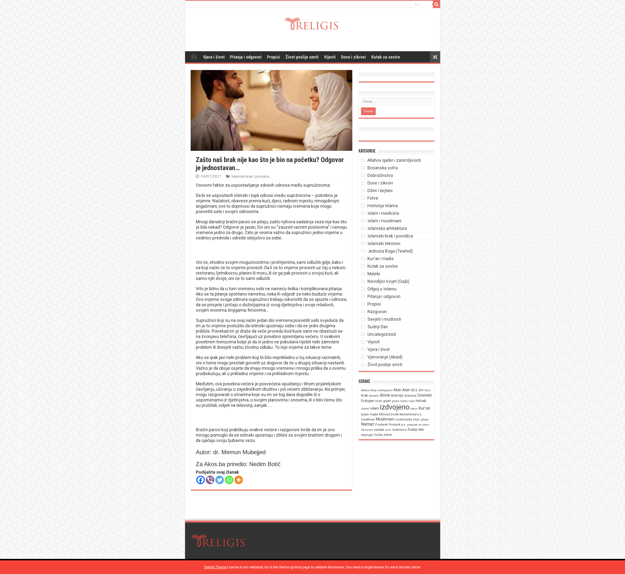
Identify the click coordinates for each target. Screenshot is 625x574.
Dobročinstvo (380, 175)
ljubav (365, 414)
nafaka (424, 419)
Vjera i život (214, 57)
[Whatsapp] (229, 480)
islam (374, 408)
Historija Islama (382, 205)
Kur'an (424, 408)
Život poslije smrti (302, 57)
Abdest (365, 390)
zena (388, 434)
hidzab (421, 401)
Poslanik (381, 424)
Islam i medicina (383, 213)
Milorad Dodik (389, 414)
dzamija (397, 395)
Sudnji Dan (377, 326)
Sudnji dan (416, 429)
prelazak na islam (418, 424)
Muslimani (385, 419)
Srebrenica (399, 429)
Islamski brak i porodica (250, 176)
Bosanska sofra (382, 167)
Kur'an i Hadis (380, 258)
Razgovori (377, 311)
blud (427, 390)
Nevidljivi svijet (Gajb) (388, 281)
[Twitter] (219, 480)
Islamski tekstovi (383, 243)
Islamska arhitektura (387, 228)
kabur (414, 408)
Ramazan (367, 429)
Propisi (273, 57)
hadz (412, 401)
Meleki (373, 273)
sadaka (379, 429)
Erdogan (367, 401)
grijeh (387, 401)
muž (416, 419)
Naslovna (194, 56)
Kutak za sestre (385, 57)
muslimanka (403, 419)
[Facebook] (200, 480)
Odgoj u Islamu (381, 288)
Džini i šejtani (380, 190)
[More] (238, 480)
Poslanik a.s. (397, 424)
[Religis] (312, 23)
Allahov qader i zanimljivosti (394, 160)
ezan (378, 401)
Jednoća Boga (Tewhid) (390, 251)
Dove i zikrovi (353, 57)
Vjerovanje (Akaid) (385, 356)
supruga (367, 435)
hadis (404, 401)
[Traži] (436, 4)
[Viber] (210, 480)
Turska (378, 435)
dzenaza (410, 395)
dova (385, 395)
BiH (421, 390)
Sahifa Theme (215, 567)
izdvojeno (394, 407)
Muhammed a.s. (411, 414)
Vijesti (330, 57)
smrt (388, 429)
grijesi (395, 401)
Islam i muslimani (384, 220)
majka (374, 414)
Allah (397, 390)
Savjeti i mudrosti (384, 319)
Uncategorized (381, 334)
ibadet (365, 408)
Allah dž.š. (410, 390)
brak (364, 395)
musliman (368, 419)
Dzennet (424, 395)
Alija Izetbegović (381, 390)
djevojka (374, 395)
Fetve (372, 198)
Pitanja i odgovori (246, 57)
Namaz (367, 424)
